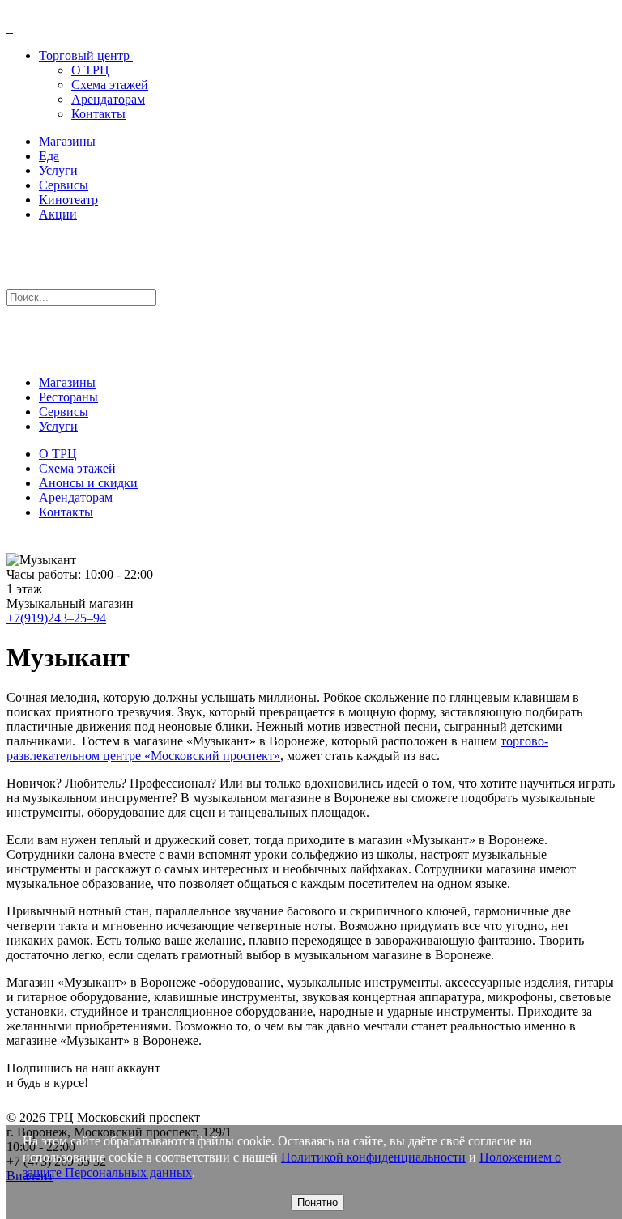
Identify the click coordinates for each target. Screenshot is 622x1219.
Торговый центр (84, 55)
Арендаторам (108, 99)
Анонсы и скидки (88, 483)
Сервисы (63, 185)
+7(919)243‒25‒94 (56, 618)
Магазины (67, 141)
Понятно (317, 1202)
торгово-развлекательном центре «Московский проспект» (277, 748)
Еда (49, 156)
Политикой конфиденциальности (373, 1157)
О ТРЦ (90, 70)
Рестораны (68, 397)
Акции (58, 214)
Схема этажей (109, 84)
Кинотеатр (68, 199)
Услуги (58, 170)
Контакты (98, 114)
